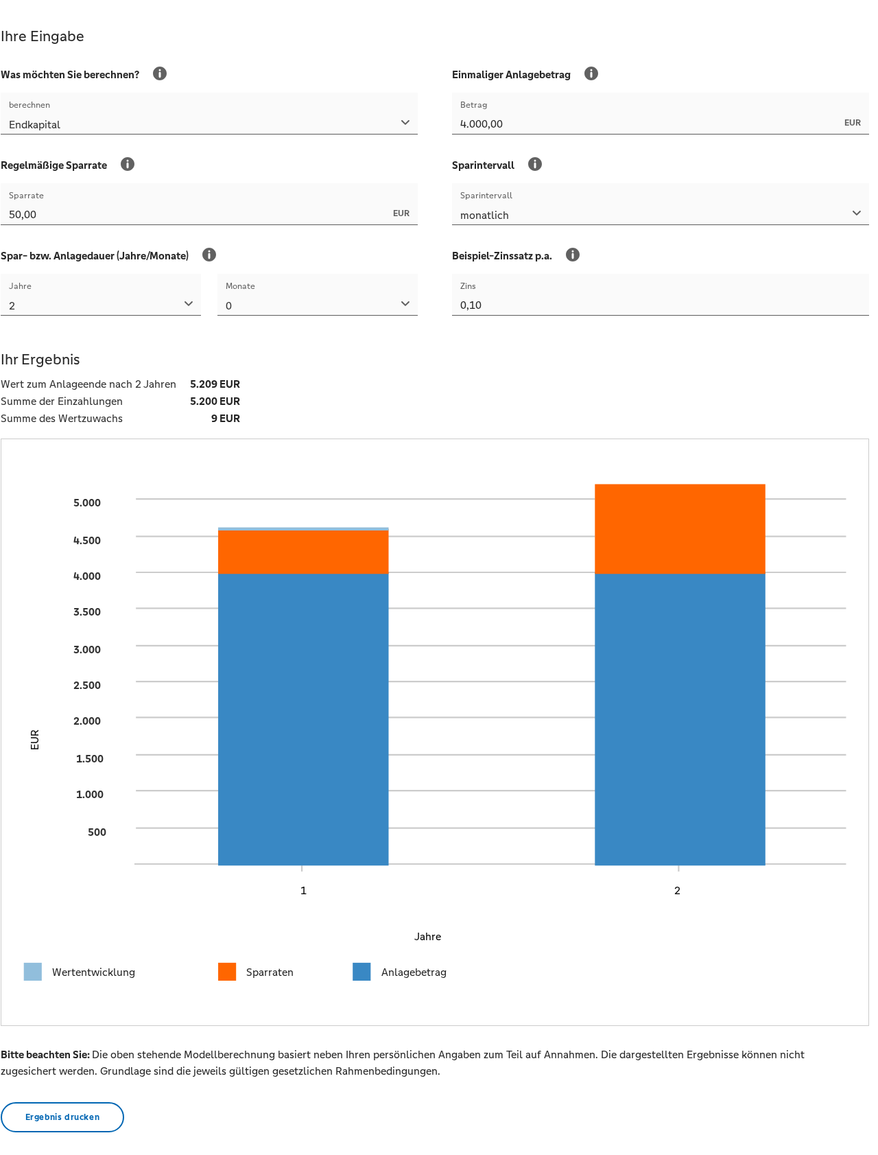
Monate (240, 286)
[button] (209, 126)
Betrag (474, 105)
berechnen (29, 105)
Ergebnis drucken (62, 1117)
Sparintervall (486, 195)
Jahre (20, 286)
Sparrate (26, 195)
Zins (468, 286)
